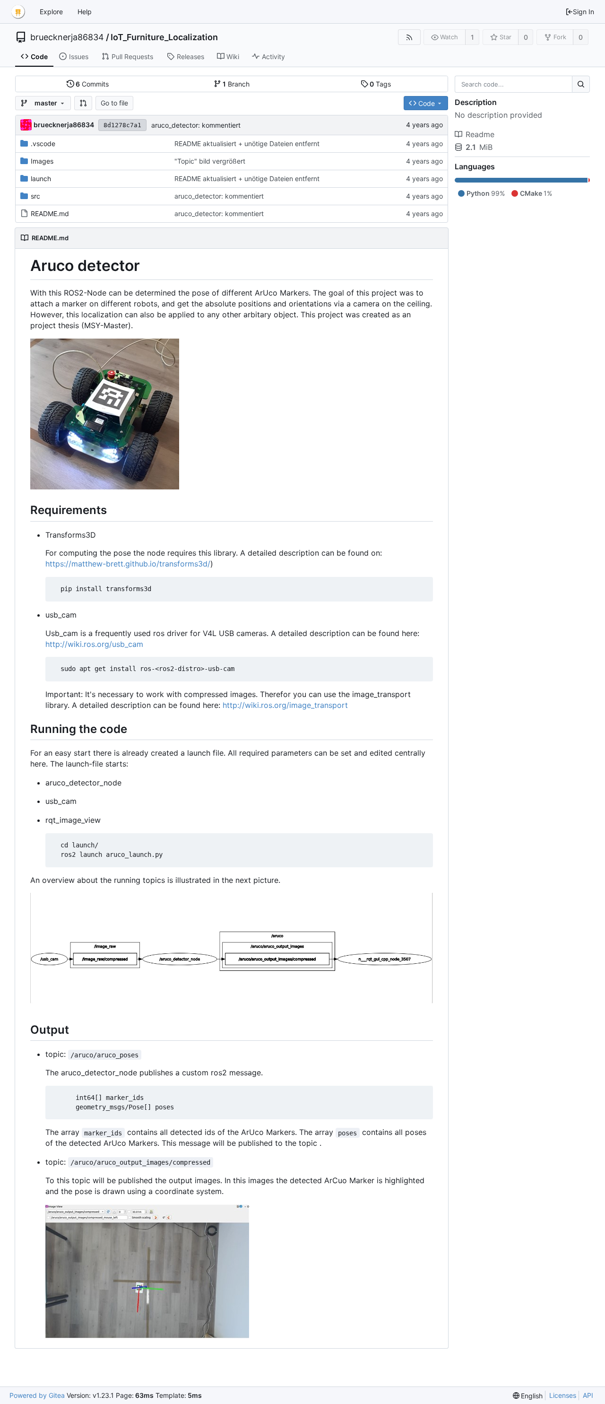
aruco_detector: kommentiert (196, 125)
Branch (236, 84)
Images (42, 161)
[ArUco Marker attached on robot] (104, 486)
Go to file (114, 103)
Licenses (562, 1395)
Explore (51, 12)
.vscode (43, 144)
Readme (480, 134)
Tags (380, 84)
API (588, 1395)
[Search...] (581, 84)
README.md (50, 213)
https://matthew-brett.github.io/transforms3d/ (127, 563)
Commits (92, 84)
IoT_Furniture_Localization (164, 37)
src (35, 196)
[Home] (18, 11)
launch (41, 178)
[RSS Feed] (409, 37)
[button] (83, 103)
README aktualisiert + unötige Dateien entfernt (247, 144)
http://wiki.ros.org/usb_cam (94, 644)
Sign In (583, 12)
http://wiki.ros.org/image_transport (285, 705)
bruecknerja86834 (67, 37)
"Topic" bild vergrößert (209, 161)
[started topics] (231, 1006)
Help (85, 12)
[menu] (528, 1396)
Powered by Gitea (37, 1395)
